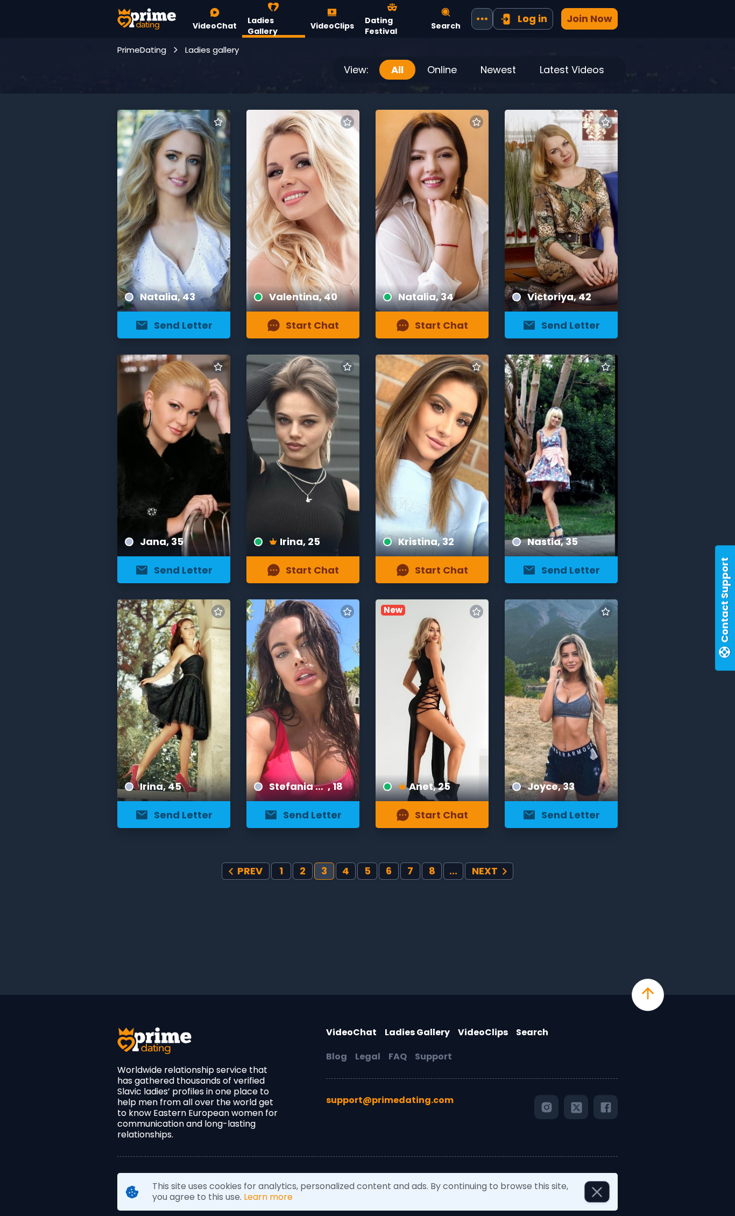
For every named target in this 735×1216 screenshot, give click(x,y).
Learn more (268, 1197)
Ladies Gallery (417, 1032)
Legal (367, 1056)
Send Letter (183, 325)
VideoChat (351, 1032)
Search (532, 1032)
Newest (498, 69)
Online (442, 69)
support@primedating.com (390, 1100)
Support (433, 1056)
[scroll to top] (648, 995)
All (397, 69)
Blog (336, 1056)
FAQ (397, 1056)
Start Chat (312, 325)
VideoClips (483, 1032)
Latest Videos (572, 69)
